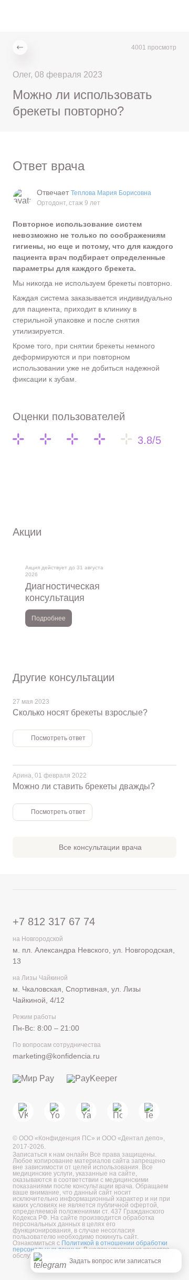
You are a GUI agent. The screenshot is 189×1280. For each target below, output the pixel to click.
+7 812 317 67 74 (54, 921)
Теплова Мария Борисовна (111, 193)
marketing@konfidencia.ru (56, 1056)
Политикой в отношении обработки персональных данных (90, 1246)
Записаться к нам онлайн (51, 1154)
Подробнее (49, 618)
